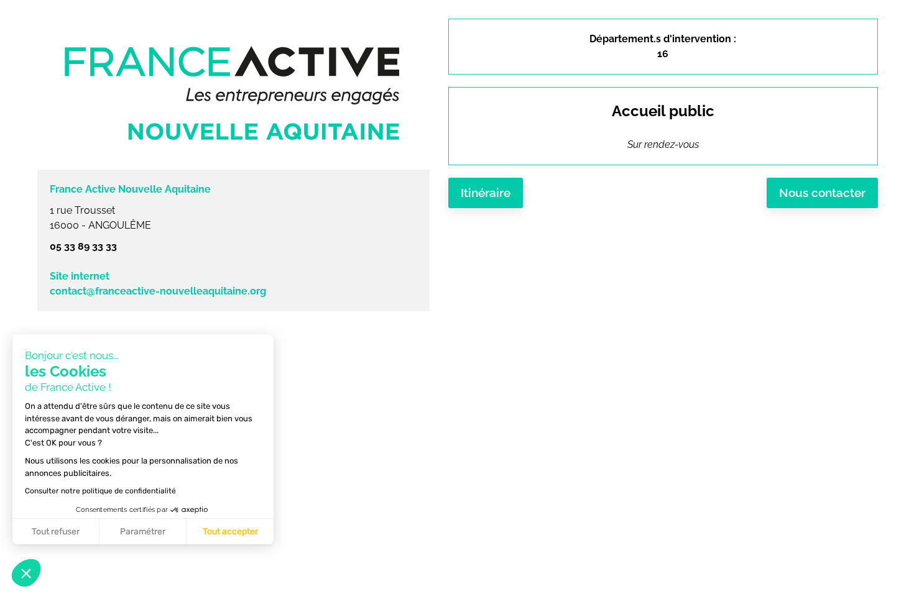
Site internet (79, 276)
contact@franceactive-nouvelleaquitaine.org (158, 291)
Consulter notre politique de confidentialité (100, 491)
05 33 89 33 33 (83, 246)
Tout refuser (56, 531)
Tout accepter (230, 531)
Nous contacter (822, 192)
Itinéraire (485, 192)
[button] (26, 573)
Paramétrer (142, 531)
